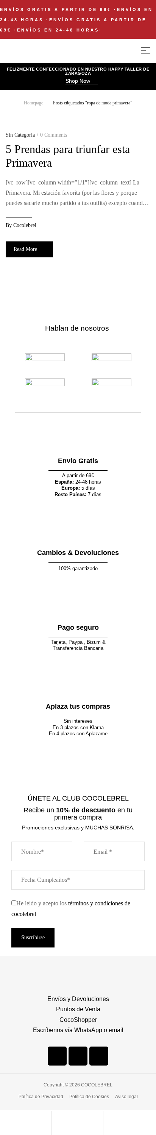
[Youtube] (98, 1056)
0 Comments (53, 135)
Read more (25, 249)
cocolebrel (24, 225)
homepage (33, 103)
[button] (82, 81)
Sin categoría (20, 135)
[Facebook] (57, 1056)
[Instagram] (78, 1056)
